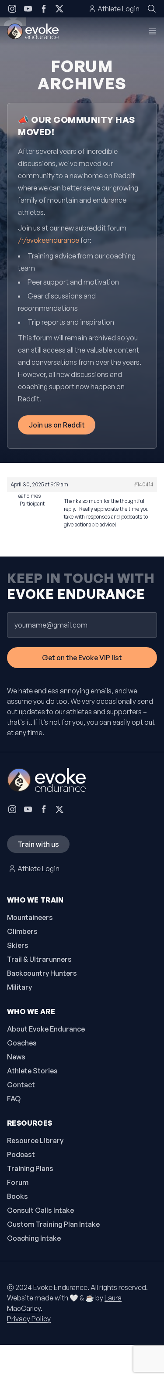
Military (19, 987)
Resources (29, 1123)
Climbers (22, 931)
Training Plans (30, 1168)
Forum (17, 1182)
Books (17, 1196)
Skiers (17, 945)
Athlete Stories (32, 1070)
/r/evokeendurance (48, 240)
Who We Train (35, 900)
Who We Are (31, 1011)
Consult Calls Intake (40, 1210)
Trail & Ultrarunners (39, 959)
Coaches (22, 1043)
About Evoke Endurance (46, 1029)
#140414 (144, 484)
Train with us (38, 844)
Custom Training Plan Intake (53, 1224)
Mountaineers (30, 917)
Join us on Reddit (56, 425)
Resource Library (35, 1140)
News (16, 1056)
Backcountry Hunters (42, 973)
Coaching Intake (34, 1238)
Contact (21, 1084)
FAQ (14, 1098)
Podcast (21, 1154)
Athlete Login (119, 8)
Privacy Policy (29, 1318)
